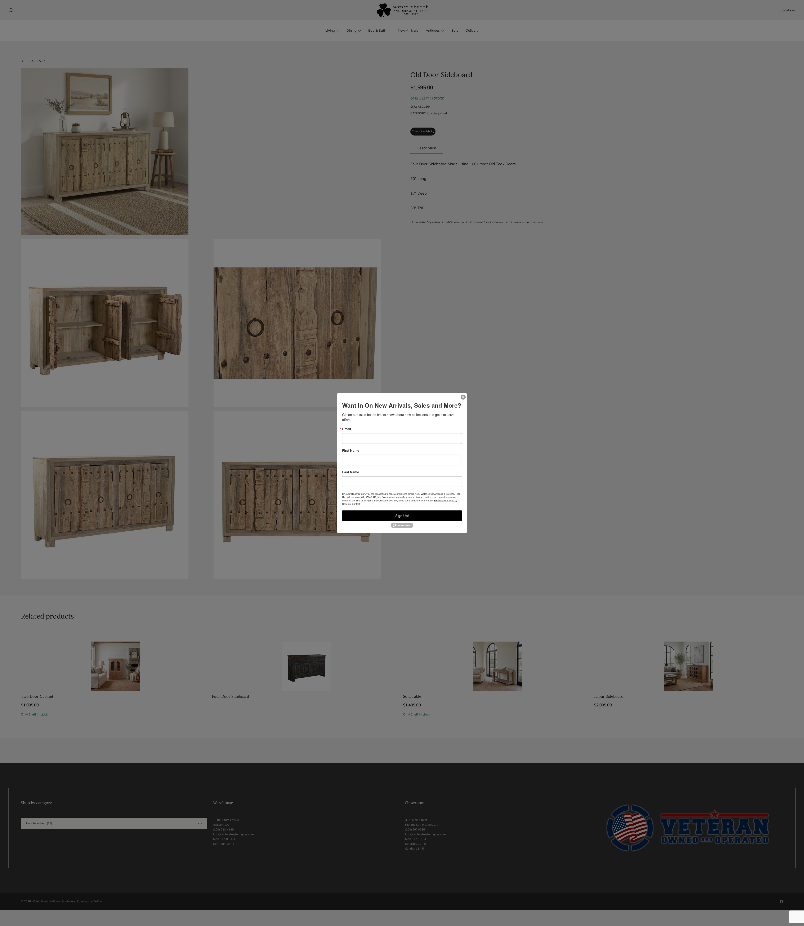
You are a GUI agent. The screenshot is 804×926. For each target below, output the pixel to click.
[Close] (463, 396)
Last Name (350, 472)
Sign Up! (402, 515)
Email (346, 428)
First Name (350, 450)
